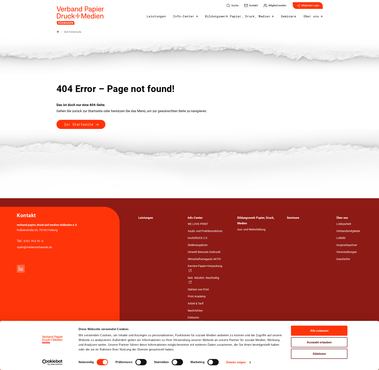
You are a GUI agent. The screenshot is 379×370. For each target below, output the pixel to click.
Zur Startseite (78, 124)
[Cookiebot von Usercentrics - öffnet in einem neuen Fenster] (52, 362)
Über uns (311, 16)
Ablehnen (319, 353)
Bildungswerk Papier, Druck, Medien (237, 16)
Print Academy (197, 296)
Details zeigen (236, 362)
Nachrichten (195, 310)
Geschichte (343, 259)
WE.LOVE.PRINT (198, 224)
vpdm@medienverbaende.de (34, 247)
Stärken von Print (198, 289)
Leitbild (340, 238)
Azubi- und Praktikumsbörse (205, 231)
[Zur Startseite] (80, 15)
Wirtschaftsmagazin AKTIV (204, 259)
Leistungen (156, 16)
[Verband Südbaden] (57, 32)
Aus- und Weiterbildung (251, 229)
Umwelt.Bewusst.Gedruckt (204, 252)
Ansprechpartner (346, 245)
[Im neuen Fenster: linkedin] (21, 269)
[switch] (141, 362)
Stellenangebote (197, 245)
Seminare (288, 16)
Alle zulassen (319, 330)
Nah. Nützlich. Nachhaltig (203, 278)
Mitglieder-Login (310, 5)
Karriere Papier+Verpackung (205, 266)
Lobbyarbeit (343, 224)
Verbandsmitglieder (348, 231)
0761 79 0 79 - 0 (33, 241)
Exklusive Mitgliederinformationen (202, 320)
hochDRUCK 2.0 (197, 238)
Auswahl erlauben (319, 342)
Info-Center (183, 16)
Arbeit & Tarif (196, 303)
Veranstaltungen (346, 252)
